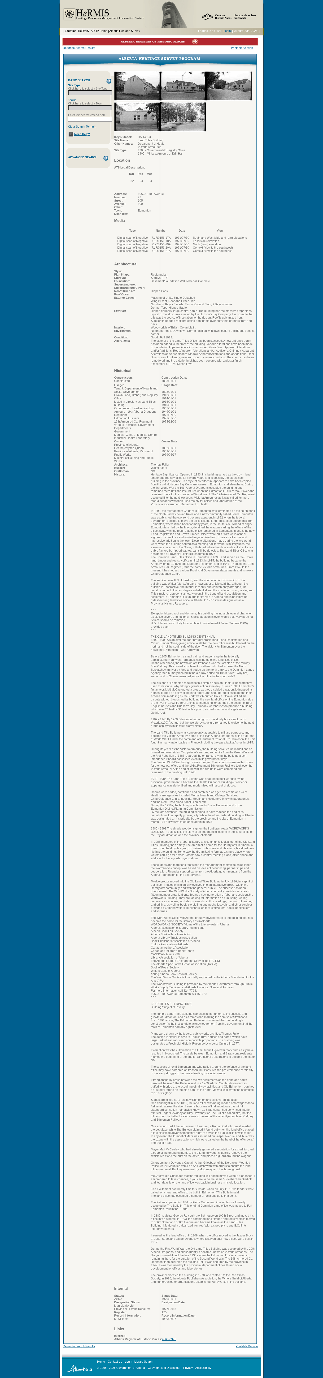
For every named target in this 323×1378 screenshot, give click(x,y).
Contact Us (115, 1361)
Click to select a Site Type (88, 88)
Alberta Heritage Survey (124, 31)
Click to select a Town (85, 103)
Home (101, 1361)
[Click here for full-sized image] (137, 100)
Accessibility (203, 1367)
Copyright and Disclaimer (164, 1367)
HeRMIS (83, 31)
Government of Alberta (130, 1367)
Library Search (143, 1361)
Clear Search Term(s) (82, 126)
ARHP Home (99, 31)
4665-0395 (169, 1339)
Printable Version (242, 48)
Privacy (188, 1367)
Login (128, 1361)
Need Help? (82, 134)
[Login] (227, 31)
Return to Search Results (79, 48)
